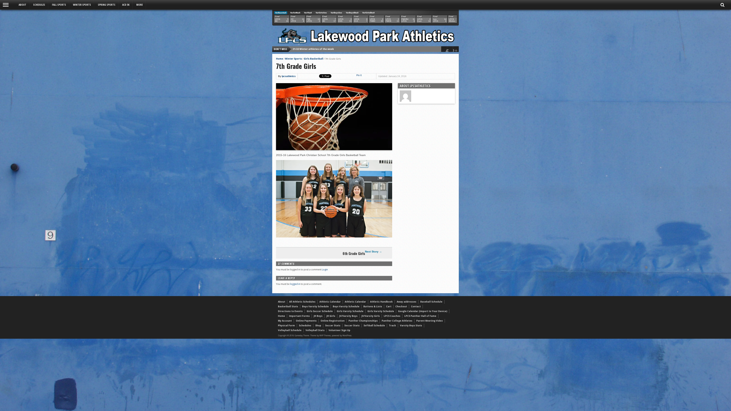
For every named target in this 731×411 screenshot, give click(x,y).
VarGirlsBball (368, 13)
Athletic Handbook (381, 301)
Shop (318, 325)
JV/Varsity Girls (371, 316)
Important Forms (299, 316)
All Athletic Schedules (302, 301)
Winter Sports (82, 4)
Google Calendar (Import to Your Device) (422, 311)
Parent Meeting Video (429, 320)
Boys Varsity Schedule (315, 306)
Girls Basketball (313, 58)
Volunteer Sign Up (339, 330)
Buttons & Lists (372, 306)
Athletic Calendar (330, 301)
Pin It (359, 75)
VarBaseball (280, 13)
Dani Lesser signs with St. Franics (313, 49)
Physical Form (286, 325)
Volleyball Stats (315, 330)
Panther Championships (363, 320)
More (139, 4)
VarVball (308, 13)
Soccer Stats (332, 325)
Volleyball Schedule (290, 330)
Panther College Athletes (397, 320)
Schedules (39, 4)
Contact (416, 306)
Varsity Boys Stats (411, 325)
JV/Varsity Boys (348, 316)
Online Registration (333, 320)
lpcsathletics (289, 76)
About (22, 4)
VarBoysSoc (336, 13)
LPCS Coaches (392, 316)
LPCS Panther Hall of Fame (420, 316)
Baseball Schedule (431, 301)
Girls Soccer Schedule (320, 311)
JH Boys (318, 316)
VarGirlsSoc (321, 13)
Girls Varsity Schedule (350, 311)
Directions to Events (290, 311)
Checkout (401, 306)
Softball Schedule (374, 325)
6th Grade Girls (354, 253)
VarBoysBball (352, 13)
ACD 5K (125, 4)
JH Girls (330, 316)
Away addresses (406, 301)
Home (279, 58)
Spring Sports (106, 4)
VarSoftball (295, 13)
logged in (295, 284)
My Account (285, 320)
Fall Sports (59, 4)
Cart (388, 306)
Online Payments (306, 320)
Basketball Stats (288, 306)
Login (325, 269)
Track (392, 325)
